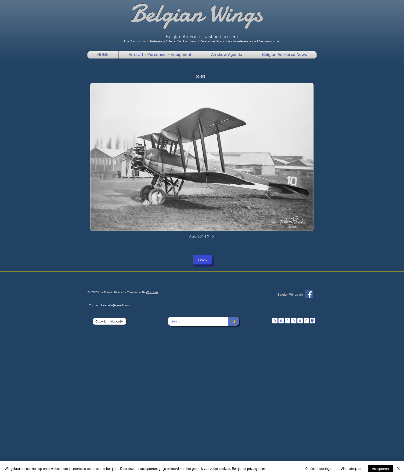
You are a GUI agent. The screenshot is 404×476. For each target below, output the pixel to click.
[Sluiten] (398, 468)
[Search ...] (233, 321)
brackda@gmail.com (115, 305)
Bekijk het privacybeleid (249, 468)
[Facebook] (309, 294)
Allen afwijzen (351, 468)
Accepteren (380, 468)
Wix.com (152, 292)
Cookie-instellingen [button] (319, 468)
